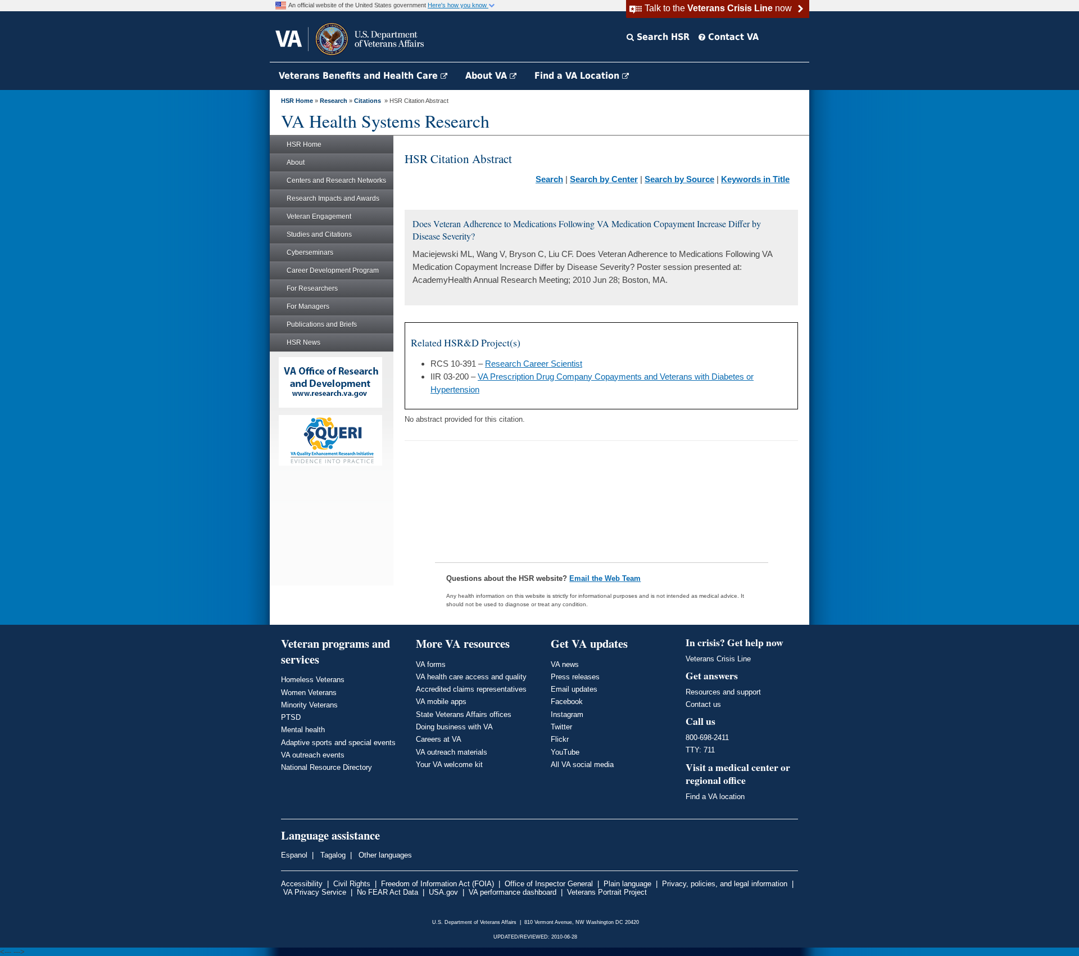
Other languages (384, 855)
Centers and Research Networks (336, 180)
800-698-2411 (707, 737)
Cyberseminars (310, 252)
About (296, 162)
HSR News (303, 342)
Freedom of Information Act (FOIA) (437, 884)
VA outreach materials (451, 752)
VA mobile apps (441, 701)
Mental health (303, 729)
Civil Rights (351, 884)
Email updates (574, 689)
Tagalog (332, 855)
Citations (367, 100)
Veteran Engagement (319, 216)
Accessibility (302, 884)
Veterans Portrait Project (607, 892)
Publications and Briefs (322, 324)
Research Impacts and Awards (333, 198)
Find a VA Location (578, 75)
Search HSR (662, 36)
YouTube (565, 752)
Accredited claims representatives (471, 689)
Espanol (294, 855)
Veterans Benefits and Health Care (360, 75)
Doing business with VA (454, 727)
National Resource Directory (326, 767)
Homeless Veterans (312, 679)
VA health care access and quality (471, 677)
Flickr (560, 739)
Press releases (575, 677)
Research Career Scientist (533, 363)
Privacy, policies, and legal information (724, 884)
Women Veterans (309, 692)
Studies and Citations (319, 234)
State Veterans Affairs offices (463, 714)
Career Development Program (333, 270)
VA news (565, 664)
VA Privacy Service (314, 892)
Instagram (567, 714)
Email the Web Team (605, 578)
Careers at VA (438, 739)
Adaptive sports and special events (338, 742)
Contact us (703, 704)
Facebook (567, 701)
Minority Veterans (309, 705)
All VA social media (582, 764)
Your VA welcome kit (449, 764)
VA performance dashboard (512, 892)
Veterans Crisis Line (718, 659)
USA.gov (443, 892)
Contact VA (732, 36)
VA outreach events (312, 755)
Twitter (561, 727)
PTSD (291, 717)
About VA (487, 75)
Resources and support (723, 692)
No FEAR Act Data (387, 892)
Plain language (627, 884)
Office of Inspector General (549, 884)
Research (333, 100)
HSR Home (297, 100)
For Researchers (312, 288)
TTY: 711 (700, 750)
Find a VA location (715, 796)
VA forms (431, 664)
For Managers (308, 306)
